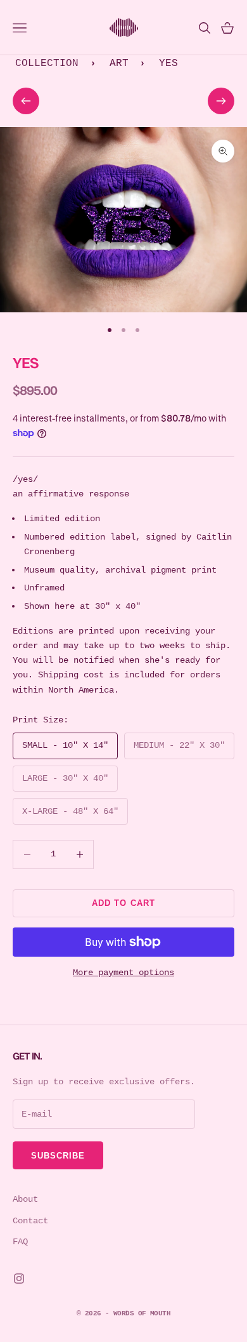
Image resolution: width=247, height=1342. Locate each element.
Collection (47, 63)
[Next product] (221, 101)
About (25, 1199)
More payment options (123, 972)
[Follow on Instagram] (19, 1278)
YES (168, 63)
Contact (30, 1221)
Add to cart (123, 903)
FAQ (20, 1242)
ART (119, 63)
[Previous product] (26, 101)
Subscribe (58, 1155)
